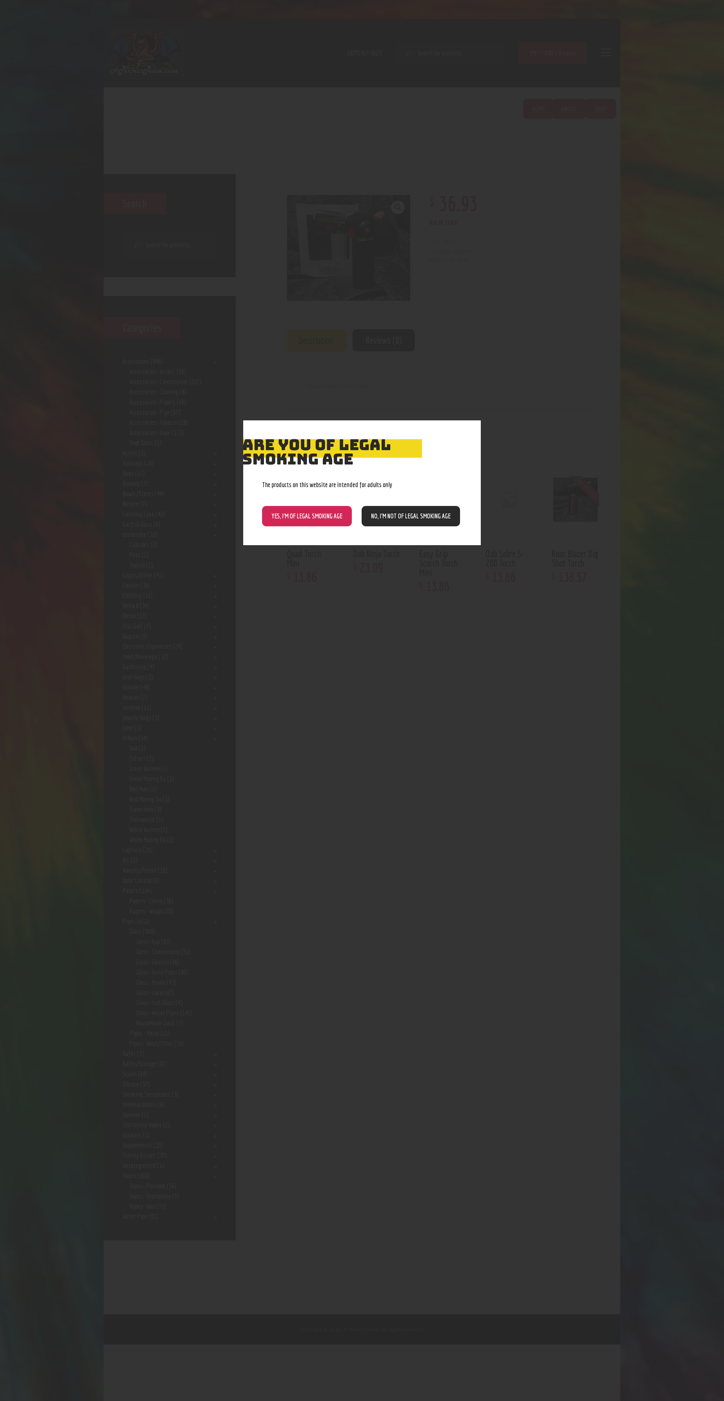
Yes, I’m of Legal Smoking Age (307, 516)
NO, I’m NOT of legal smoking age (411, 516)
